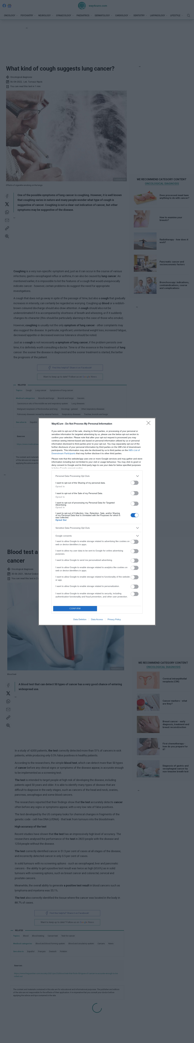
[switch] (135, 483)
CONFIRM (75, 608)
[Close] (149, 424)
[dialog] (97, 521)
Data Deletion (79, 619)
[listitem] (97, 476)
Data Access (97, 619)
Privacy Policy (114, 619)
